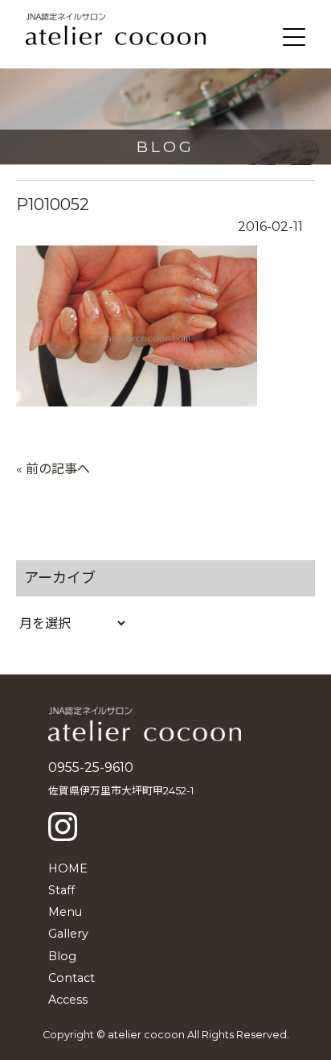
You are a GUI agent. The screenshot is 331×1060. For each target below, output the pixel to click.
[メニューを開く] (294, 37)
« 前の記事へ (53, 468)
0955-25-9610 (90, 767)
